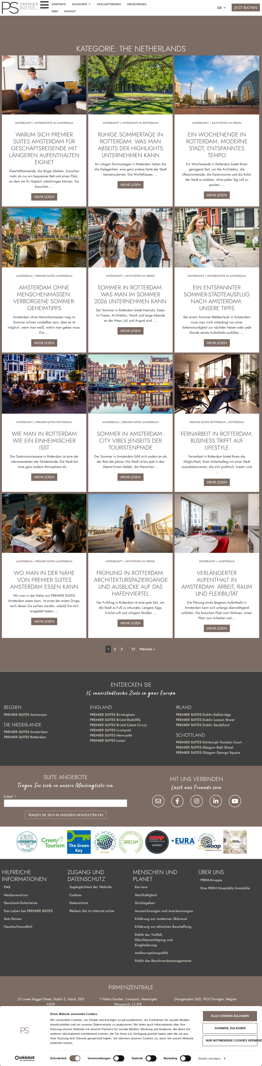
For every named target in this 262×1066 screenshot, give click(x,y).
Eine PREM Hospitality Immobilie (225, 888)
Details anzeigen (209, 1058)
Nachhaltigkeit (146, 895)
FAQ (7, 886)
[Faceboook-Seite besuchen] (177, 801)
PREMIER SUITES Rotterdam (54, 422)
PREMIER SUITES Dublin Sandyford (202, 724)
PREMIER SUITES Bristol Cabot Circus (118, 724)
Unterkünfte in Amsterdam (54, 123)
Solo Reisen (13, 918)
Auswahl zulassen (230, 1028)
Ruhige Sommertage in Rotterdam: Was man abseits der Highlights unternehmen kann (130, 144)
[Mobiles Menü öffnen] (44, 5)
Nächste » (147, 649)
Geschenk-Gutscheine (20, 902)
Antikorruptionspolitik (151, 952)
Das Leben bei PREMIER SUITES (28, 910)
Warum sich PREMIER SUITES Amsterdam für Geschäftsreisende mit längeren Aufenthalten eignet (44, 148)
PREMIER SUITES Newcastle (111, 735)
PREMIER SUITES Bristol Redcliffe (115, 719)
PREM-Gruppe (211, 880)
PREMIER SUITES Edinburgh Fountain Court (209, 742)
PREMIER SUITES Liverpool (110, 730)
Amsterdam (24, 276)
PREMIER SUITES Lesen (107, 740)
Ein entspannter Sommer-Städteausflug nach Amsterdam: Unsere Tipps (217, 297)
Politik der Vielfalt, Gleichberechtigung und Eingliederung (154, 940)
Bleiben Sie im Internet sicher (92, 910)
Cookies (75, 895)
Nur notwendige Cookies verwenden (231, 1040)
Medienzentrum (16, 895)
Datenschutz (78, 902)
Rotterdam (236, 422)
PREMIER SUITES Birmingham (112, 714)
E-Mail (9, 797)
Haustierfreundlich (18, 926)
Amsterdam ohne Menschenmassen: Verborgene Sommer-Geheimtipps (44, 297)
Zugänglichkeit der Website (90, 886)
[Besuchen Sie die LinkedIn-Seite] (216, 801)
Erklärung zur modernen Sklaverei (161, 918)
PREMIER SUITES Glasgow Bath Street (204, 747)
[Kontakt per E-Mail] (158, 801)
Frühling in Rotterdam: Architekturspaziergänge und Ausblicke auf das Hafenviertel (131, 583)
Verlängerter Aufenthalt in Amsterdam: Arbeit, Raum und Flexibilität (216, 583)
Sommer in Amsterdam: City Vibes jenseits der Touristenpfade (130, 441)
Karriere (141, 886)
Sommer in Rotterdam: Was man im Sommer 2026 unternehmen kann (130, 294)
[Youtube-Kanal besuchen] (235, 801)
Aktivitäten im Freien (226, 123)
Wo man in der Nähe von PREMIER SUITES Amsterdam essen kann (44, 580)
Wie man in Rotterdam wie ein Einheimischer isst (44, 441)
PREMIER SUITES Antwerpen (25, 714)
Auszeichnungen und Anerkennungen (164, 910)
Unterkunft (23, 123)
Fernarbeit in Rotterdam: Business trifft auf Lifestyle (217, 441)
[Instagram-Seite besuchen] (196, 801)
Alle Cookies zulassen (230, 1016)
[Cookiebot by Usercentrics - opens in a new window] (25, 1058)
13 (133, 649)
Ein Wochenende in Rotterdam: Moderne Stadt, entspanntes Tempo (217, 144)
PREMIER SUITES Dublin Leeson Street (205, 719)
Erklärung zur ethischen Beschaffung (163, 926)
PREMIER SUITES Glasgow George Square (208, 752)
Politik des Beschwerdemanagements (163, 960)
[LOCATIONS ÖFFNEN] (89, 4)
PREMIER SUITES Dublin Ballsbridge (203, 714)
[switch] (118, 1058)
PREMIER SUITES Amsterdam (53, 276)
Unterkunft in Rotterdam (140, 123)
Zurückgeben (145, 902)
